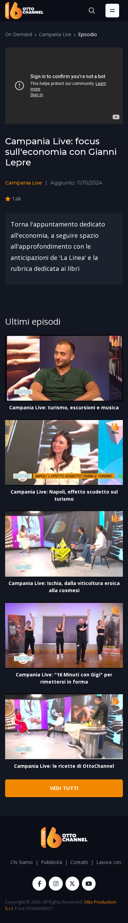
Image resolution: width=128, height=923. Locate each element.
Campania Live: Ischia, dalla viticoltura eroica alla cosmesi (64, 587)
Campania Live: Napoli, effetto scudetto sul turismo (64, 495)
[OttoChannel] (24, 10)
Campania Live (55, 34)
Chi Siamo (22, 862)
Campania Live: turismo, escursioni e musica (64, 407)
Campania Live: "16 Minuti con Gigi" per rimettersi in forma (64, 678)
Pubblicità (51, 862)
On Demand (18, 34)
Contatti (79, 862)
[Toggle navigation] (112, 10)
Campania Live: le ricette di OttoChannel (64, 766)
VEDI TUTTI (64, 788)
